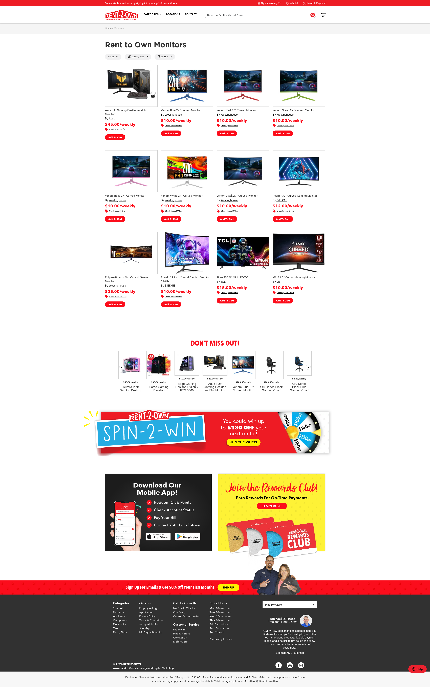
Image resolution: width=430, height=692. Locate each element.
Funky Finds (120, 632)
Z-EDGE (281, 200)
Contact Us (180, 637)
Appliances (120, 616)
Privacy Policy (147, 616)
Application (146, 612)
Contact (191, 14)
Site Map (144, 628)
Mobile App (180, 642)
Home (108, 28)
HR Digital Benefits (150, 632)
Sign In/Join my (271, 3)
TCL (223, 282)
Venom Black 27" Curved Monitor (237, 196)
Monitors (119, 28)
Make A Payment (316, 3)
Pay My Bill (179, 629)
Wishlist (293, 3)
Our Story (179, 612)
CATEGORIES (151, 14)
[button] (308, 367)
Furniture (118, 612)
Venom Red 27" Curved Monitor (236, 110)
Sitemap (299, 653)
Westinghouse (173, 114)
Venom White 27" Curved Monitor (182, 196)
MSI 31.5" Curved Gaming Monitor (294, 277)
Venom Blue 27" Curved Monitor (181, 110)
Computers (120, 620)
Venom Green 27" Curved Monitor (294, 110)
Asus (112, 118)
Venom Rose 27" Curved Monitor (125, 196)
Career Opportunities (186, 616)
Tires (116, 628)
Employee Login (149, 608)
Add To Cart (115, 137)
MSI (278, 282)
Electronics (119, 624)
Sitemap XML (284, 653)
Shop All (118, 608)
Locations (173, 14)
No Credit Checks (184, 608)
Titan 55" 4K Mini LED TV (232, 277)
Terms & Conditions (151, 620)
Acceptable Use (148, 624)
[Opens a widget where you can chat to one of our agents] (417, 669)
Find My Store (181, 633)
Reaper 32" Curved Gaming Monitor (295, 196)
